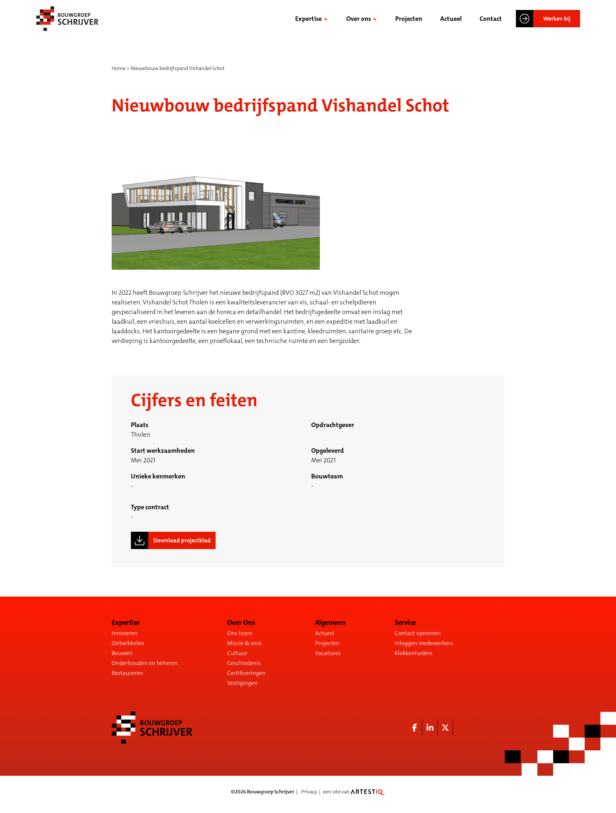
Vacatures (328, 653)
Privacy (309, 791)
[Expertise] (326, 18)
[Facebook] (414, 727)
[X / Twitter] (445, 727)
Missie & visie (244, 643)
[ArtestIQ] (368, 791)
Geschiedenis (244, 663)
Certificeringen (246, 673)
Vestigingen (242, 683)
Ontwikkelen (128, 643)
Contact (491, 18)
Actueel (451, 18)
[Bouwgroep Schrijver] (67, 18)
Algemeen (330, 622)
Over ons (358, 18)
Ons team (239, 633)
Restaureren (127, 673)
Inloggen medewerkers (424, 643)
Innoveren (125, 633)
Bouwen (122, 653)
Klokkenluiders (413, 653)
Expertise (308, 18)
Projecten (408, 18)
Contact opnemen (418, 633)
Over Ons (241, 622)
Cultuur (237, 653)
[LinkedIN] (430, 727)
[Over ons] (375, 18)
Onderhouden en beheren (145, 663)
